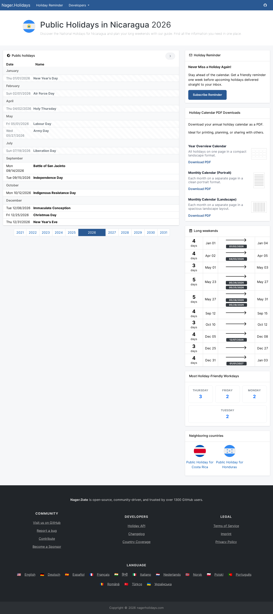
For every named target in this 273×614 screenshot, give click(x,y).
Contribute (47, 539)
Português (243, 574)
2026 (92, 232)
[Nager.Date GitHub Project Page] (265, 5)
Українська (163, 584)
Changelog (136, 534)
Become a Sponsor (47, 547)
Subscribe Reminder (207, 95)
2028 (125, 232)
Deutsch (54, 574)
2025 (72, 232)
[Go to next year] (170, 56)
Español (79, 574)
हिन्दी (125, 574)
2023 (46, 232)
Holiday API (136, 526)
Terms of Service (226, 526)
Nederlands (172, 574)
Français (103, 574)
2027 (112, 232)
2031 (163, 232)
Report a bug (47, 531)
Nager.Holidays (16, 5)
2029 (138, 232)
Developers (78, 5)
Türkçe (137, 584)
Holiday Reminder (49, 5)
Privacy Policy (226, 542)
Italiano (145, 574)
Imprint (226, 534)
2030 (151, 232)
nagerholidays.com (150, 608)
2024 (59, 232)
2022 (33, 232)
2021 (20, 232)
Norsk (197, 574)
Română (113, 584)
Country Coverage (136, 542)
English (30, 574)
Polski (218, 574)
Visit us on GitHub (47, 523)
